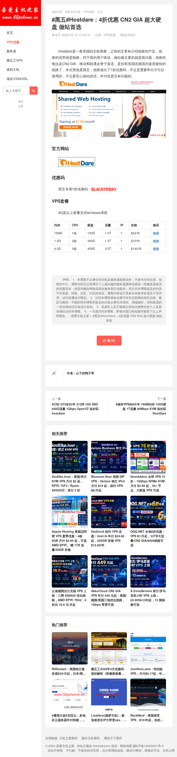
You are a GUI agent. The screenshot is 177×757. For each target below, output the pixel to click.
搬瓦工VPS (14, 60)
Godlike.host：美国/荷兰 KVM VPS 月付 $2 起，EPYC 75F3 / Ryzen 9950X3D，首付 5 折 (69, 483)
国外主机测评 (91, 738)
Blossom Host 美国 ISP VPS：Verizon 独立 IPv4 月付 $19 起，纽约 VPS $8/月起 (108, 483)
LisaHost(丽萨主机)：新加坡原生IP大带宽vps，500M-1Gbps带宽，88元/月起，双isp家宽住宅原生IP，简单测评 (108, 717)
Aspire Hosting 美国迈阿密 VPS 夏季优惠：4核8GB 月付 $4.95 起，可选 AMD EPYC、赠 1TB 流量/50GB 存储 (69, 540)
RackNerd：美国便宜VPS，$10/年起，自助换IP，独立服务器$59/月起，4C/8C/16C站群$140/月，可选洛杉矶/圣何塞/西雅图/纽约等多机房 (147, 717)
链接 (156, 233)
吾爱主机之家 (20, 13)
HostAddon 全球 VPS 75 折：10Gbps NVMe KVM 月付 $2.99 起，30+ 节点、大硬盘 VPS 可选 (147, 483)
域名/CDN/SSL (17, 78)
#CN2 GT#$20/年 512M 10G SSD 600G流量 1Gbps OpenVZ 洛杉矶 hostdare (75, 408)
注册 (20, 106)
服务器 (11, 51)
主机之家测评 (68, 738)
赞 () (109, 340)
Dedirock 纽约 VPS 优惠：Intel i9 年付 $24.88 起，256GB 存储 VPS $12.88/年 (107, 538)
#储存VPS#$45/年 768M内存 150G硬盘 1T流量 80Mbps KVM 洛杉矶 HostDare (141, 408)
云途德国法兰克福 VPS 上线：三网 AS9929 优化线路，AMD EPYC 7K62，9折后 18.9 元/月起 (69, 598)
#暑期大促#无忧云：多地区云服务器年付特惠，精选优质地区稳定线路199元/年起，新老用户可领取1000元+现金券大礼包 (69, 717)
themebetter (102, 746)
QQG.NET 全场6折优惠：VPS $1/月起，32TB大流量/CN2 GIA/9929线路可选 (147, 538)
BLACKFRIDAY (103, 188)
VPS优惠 (12, 42)
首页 (9, 32)
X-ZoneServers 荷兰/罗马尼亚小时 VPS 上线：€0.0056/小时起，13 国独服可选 (148, 598)
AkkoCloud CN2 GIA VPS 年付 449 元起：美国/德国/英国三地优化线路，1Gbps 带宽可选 (109, 598)
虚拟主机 (12, 69)
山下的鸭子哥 (85, 373)
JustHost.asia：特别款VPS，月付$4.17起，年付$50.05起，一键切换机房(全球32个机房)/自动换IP (147, 671)
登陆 (20, 101)
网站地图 (126, 746)
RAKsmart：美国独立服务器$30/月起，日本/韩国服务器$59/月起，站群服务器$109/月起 (69, 671)
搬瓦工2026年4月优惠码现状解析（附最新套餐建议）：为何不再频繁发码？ (107, 671)
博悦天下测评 (113, 738)
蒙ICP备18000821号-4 (148, 746)
